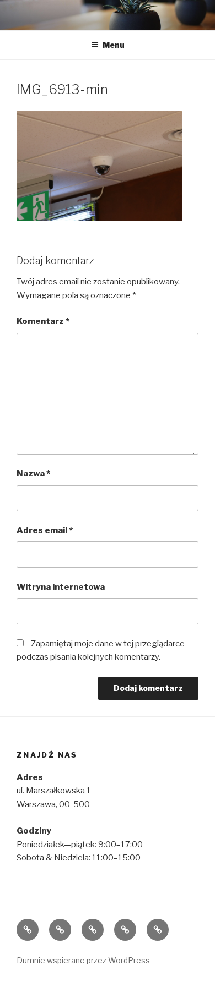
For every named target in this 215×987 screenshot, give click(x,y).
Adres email (45, 530)
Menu (114, 45)
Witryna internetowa (61, 587)
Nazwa (33, 474)
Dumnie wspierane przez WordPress (83, 960)
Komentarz (43, 321)
